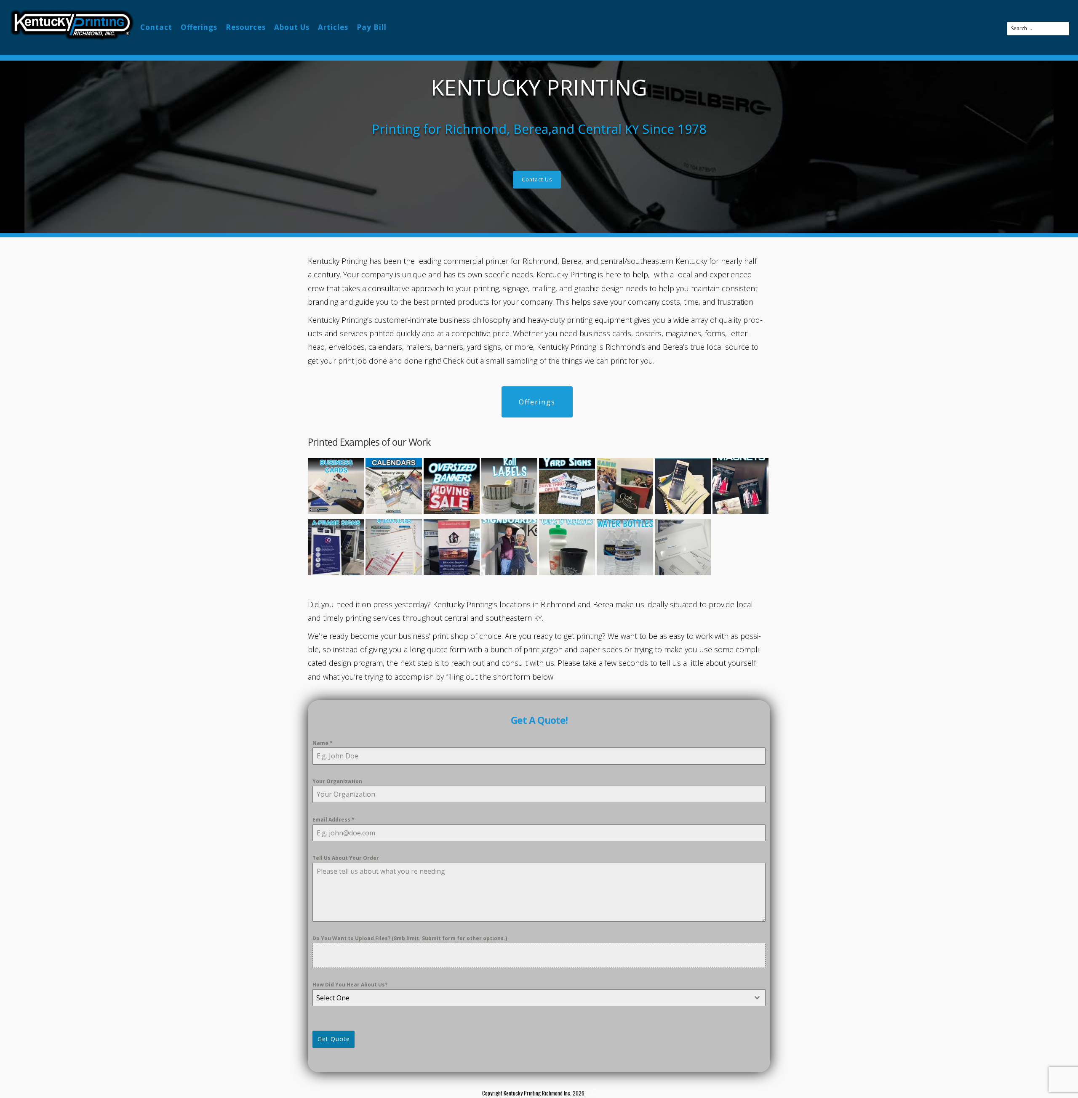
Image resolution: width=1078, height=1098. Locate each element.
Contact (156, 27)
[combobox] (539, 997)
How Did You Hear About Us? (349, 984)
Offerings (199, 27)
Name (322, 743)
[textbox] (531, 998)
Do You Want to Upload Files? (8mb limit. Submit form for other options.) (409, 938)
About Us (292, 27)
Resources (246, 27)
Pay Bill (372, 27)
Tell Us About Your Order (345, 857)
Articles (333, 27)
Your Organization (337, 781)
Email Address (333, 819)
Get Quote (334, 1039)
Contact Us (537, 179)
